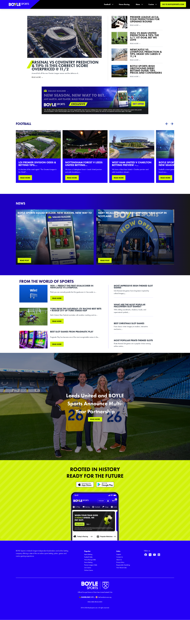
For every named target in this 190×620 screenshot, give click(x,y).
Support (118, 554)
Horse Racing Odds (90, 560)
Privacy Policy (120, 562)
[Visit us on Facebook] (145, 554)
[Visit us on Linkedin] (159, 554)
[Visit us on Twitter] (150, 554)
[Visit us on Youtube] (154, 554)
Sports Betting (88, 554)
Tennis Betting (88, 562)
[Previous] (166, 124)
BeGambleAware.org (104, 597)
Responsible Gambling (123, 565)
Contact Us (119, 557)
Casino (151, 4)
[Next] (172, 124)
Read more (56, 298)
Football (107, 4)
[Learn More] (85, 484)
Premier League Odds (90, 565)
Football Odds (88, 557)
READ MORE (25, 178)
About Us (119, 560)
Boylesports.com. (93, 608)
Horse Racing (124, 4)
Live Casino (87, 568)
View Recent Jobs (121, 568)
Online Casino (88, 570)
